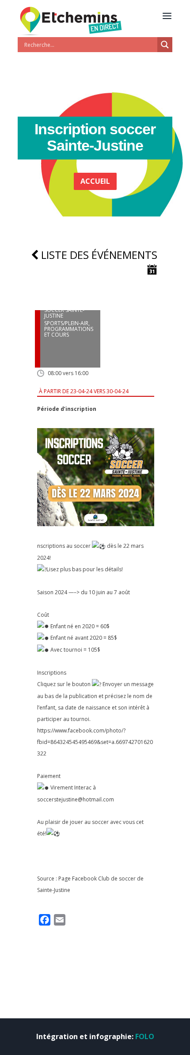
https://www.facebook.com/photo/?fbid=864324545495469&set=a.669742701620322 (95, 742)
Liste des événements (97, 254)
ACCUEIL (95, 181)
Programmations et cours (68, 332)
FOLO (144, 1036)
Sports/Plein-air (66, 323)
